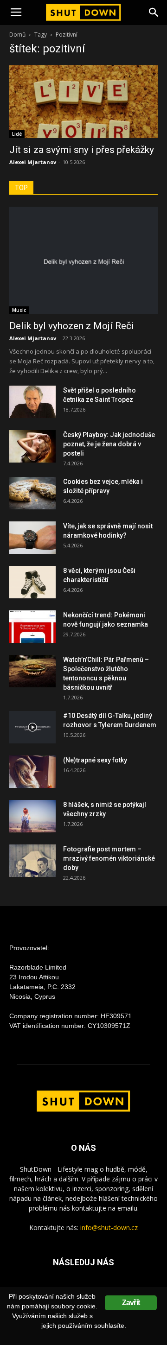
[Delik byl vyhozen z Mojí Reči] (83, 260)
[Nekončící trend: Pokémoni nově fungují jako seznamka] (32, 626)
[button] (154, 12)
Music (19, 310)
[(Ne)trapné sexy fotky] (32, 771)
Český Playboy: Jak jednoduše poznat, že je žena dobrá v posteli (109, 444)
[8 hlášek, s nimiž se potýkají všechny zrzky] (32, 816)
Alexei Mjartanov (32, 162)
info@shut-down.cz (109, 1227)
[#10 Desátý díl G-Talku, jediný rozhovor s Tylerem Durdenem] (32, 727)
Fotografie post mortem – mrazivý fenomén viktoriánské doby (109, 858)
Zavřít (131, 1303)
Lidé (17, 134)
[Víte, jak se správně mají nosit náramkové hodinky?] (32, 537)
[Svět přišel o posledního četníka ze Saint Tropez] (32, 402)
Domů (17, 34)
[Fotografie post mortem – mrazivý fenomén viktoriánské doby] (32, 860)
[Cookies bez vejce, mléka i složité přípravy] (32, 493)
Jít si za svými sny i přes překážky (81, 149)
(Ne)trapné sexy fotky (95, 760)
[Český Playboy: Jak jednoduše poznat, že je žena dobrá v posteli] (32, 446)
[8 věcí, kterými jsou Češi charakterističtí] (32, 582)
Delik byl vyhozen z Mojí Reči (71, 325)
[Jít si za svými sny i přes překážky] (83, 101)
